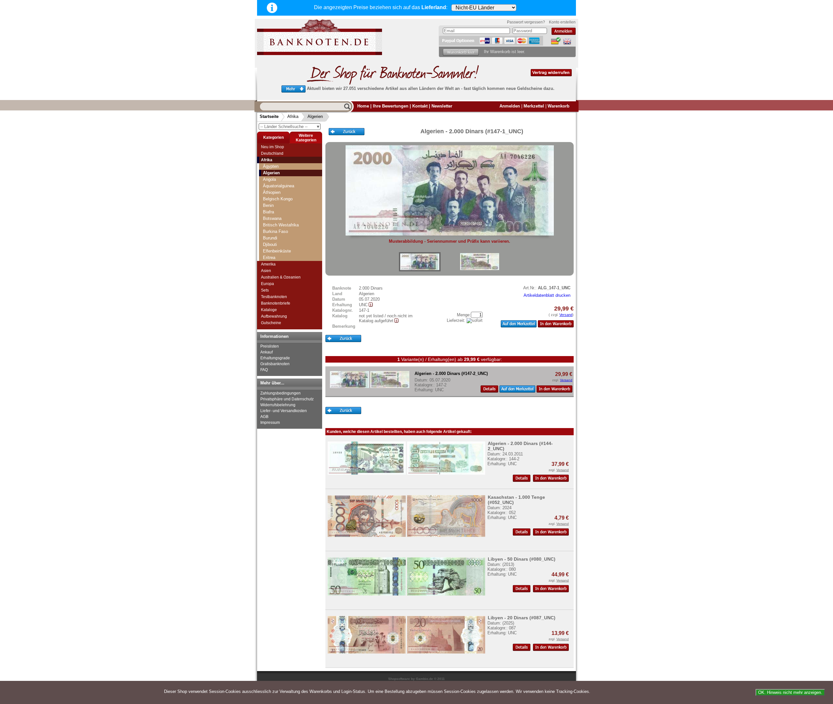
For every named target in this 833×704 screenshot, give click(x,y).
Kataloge (269, 310)
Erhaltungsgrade (275, 358)
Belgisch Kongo (278, 198)
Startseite (269, 116)
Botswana (272, 218)
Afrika (292, 116)
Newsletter (441, 106)
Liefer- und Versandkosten (283, 411)
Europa (267, 283)
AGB (264, 416)
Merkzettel (534, 106)
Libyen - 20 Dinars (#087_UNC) (521, 617)
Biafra (268, 211)
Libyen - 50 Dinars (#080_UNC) (521, 559)
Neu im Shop (272, 147)
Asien (266, 270)
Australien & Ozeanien (281, 277)
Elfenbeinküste (277, 251)
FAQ (264, 369)
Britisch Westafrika (281, 225)
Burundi (270, 238)
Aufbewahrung (274, 316)
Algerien (315, 116)
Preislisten (269, 346)
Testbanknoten (274, 297)
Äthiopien (271, 192)
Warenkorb (558, 106)
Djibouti (270, 244)
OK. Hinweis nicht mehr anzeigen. (790, 692)
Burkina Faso (275, 231)
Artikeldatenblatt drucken (547, 295)
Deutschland (272, 153)
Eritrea (269, 257)
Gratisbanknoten (275, 364)
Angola (269, 179)
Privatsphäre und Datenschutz (287, 399)
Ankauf (266, 352)
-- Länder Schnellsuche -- (290, 126)
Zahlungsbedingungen (280, 393)
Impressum (270, 422)
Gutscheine (271, 323)
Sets (265, 290)
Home (363, 106)
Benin (268, 205)
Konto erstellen (562, 22)
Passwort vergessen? (526, 22)
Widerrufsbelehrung (277, 405)
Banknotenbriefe (275, 303)
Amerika (268, 264)
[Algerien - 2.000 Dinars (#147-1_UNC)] (420, 261)
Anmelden (509, 106)
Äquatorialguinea (278, 185)
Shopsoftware (399, 679)
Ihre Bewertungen (390, 106)
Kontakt (420, 106)
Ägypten (271, 166)
